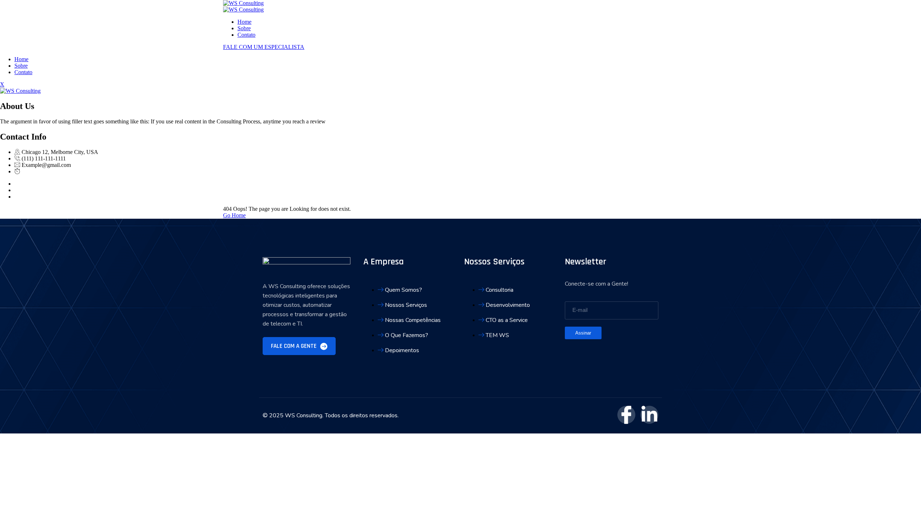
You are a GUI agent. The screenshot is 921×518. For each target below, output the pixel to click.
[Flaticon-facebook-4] (626, 415)
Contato (246, 35)
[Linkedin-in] (649, 415)
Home (244, 22)
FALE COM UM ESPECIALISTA (263, 47)
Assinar (583, 333)
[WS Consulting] (243, 3)
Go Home (234, 215)
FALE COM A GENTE (294, 346)
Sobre (244, 28)
